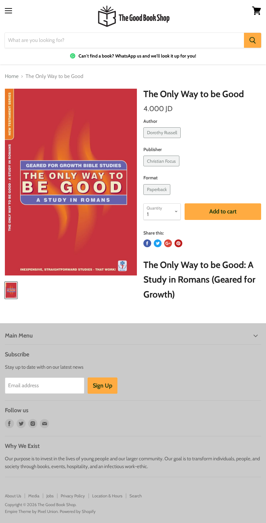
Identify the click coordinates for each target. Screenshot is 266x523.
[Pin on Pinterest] (178, 243)
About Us (13, 495)
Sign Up (102, 385)
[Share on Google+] (168, 243)
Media (33, 495)
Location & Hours (107, 495)
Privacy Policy (73, 495)
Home (11, 76)
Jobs (50, 495)
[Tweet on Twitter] (158, 243)
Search (135, 495)
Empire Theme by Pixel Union (31, 511)
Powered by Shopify (78, 511)
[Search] (252, 40)
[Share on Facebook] (147, 243)
